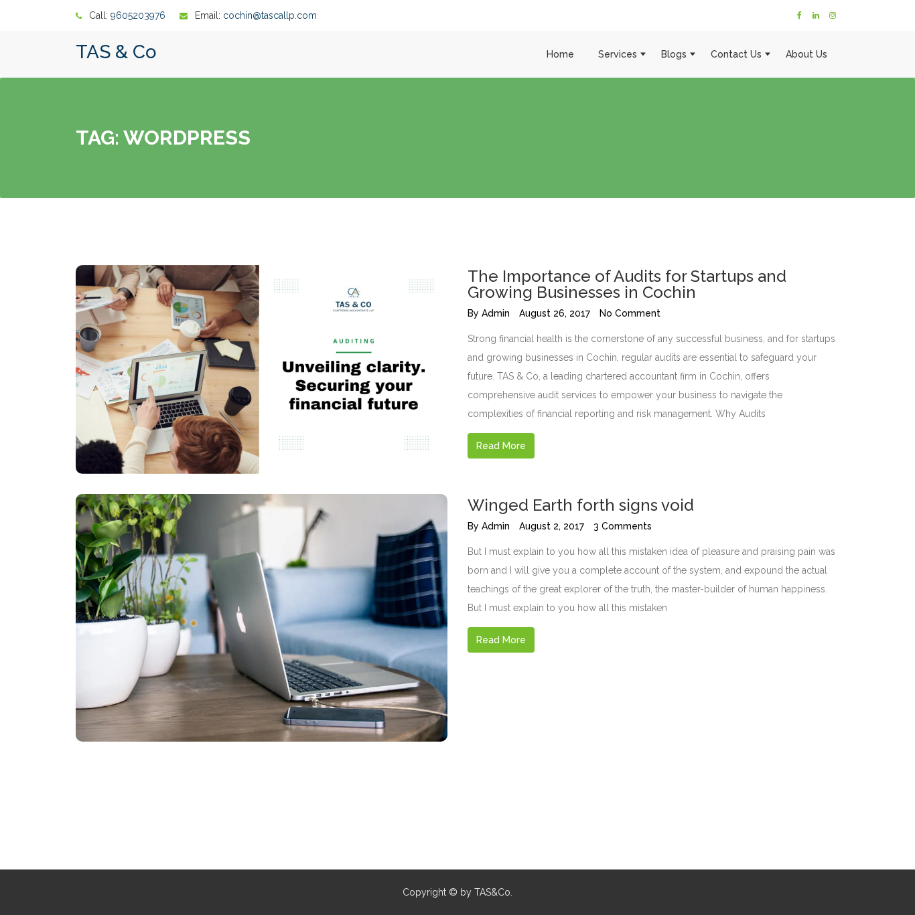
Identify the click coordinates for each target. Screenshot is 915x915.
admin (496, 313)
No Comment (630, 313)
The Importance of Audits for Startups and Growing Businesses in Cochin (627, 284)
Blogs (674, 54)
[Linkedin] (816, 15)
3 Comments (622, 526)
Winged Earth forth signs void (581, 505)
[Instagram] (832, 15)
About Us (806, 54)
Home (560, 54)
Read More (501, 445)
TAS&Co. (493, 892)
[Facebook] (799, 15)
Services (617, 54)
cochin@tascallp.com (270, 15)
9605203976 (138, 15)
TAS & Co (116, 52)
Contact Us (736, 54)
